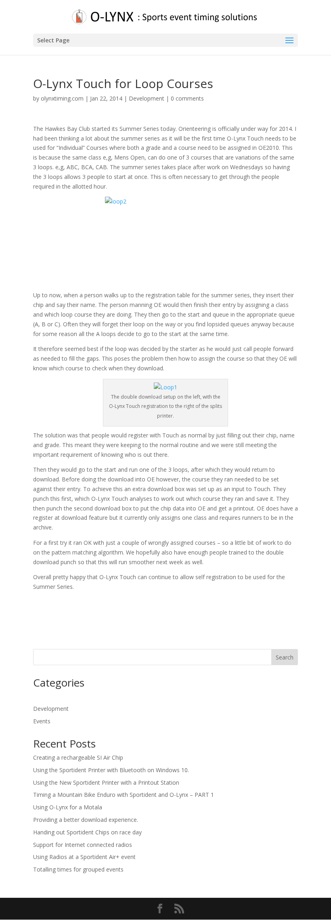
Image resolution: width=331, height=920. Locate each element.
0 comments (187, 98)
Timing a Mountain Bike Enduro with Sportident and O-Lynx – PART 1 (123, 794)
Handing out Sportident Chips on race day (87, 832)
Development (146, 98)
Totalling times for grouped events (78, 869)
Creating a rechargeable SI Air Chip (78, 757)
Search (284, 657)
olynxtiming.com (62, 98)
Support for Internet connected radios (82, 845)
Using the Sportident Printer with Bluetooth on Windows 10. (111, 770)
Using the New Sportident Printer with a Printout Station (106, 782)
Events (41, 721)
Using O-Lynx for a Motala (67, 807)
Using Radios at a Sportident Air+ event (84, 857)
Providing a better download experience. (85, 819)
